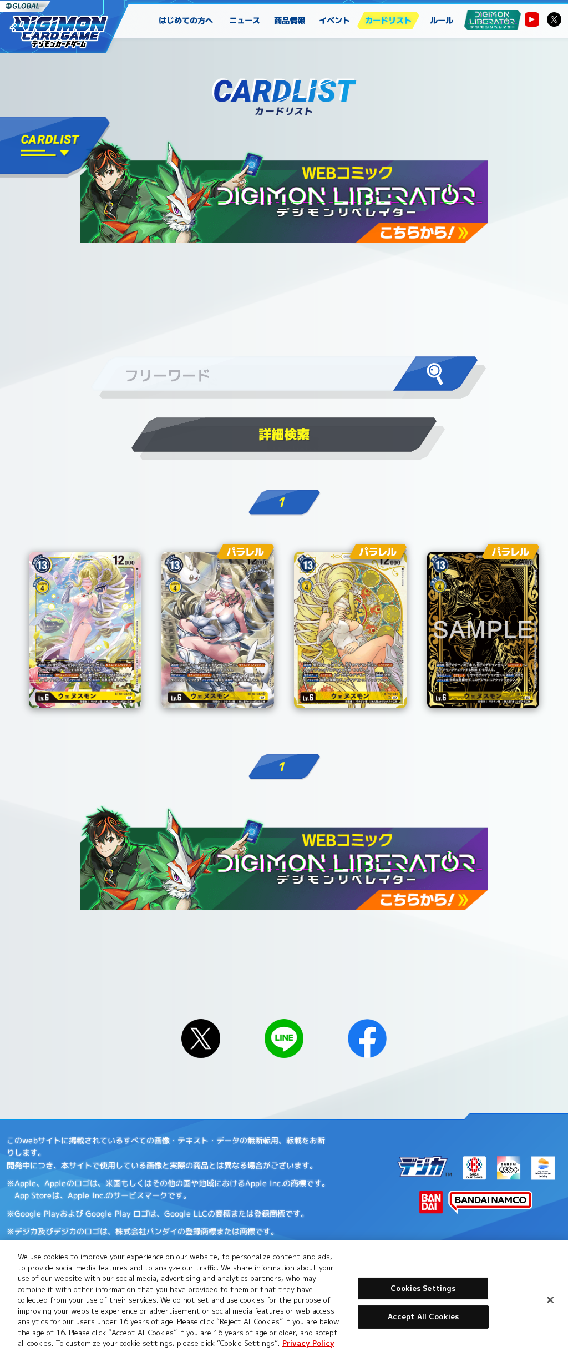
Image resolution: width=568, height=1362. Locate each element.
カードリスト (388, 20)
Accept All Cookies (423, 1316)
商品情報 (290, 20)
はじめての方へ (186, 20)
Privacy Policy (308, 1343)
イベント (335, 20)
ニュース (245, 20)
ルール (441, 20)
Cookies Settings (422, 1288)
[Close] (550, 1300)
